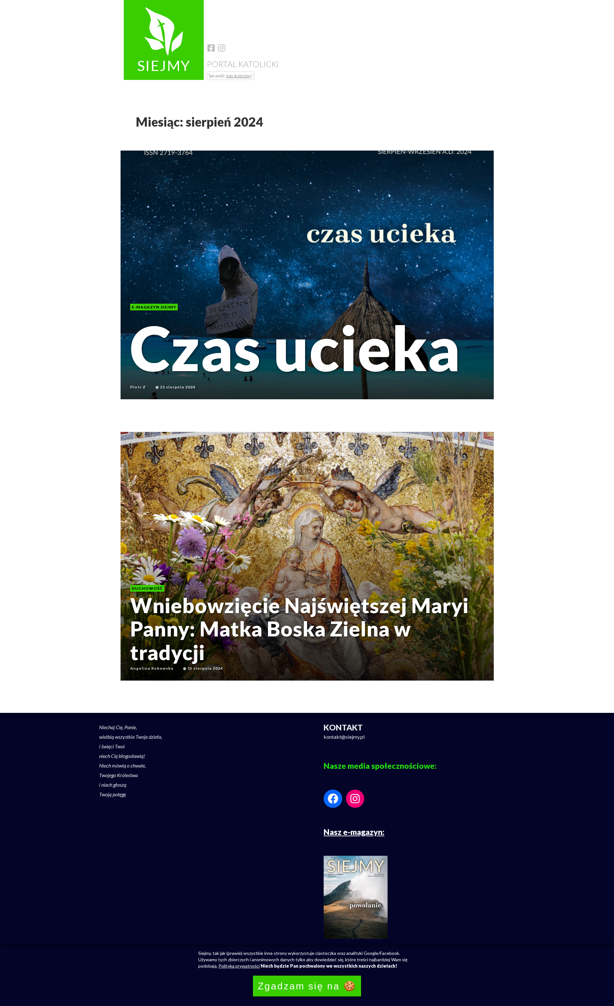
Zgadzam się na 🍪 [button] (307, 986)
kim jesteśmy (238, 75)
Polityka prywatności (239, 966)
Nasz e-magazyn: (354, 832)
